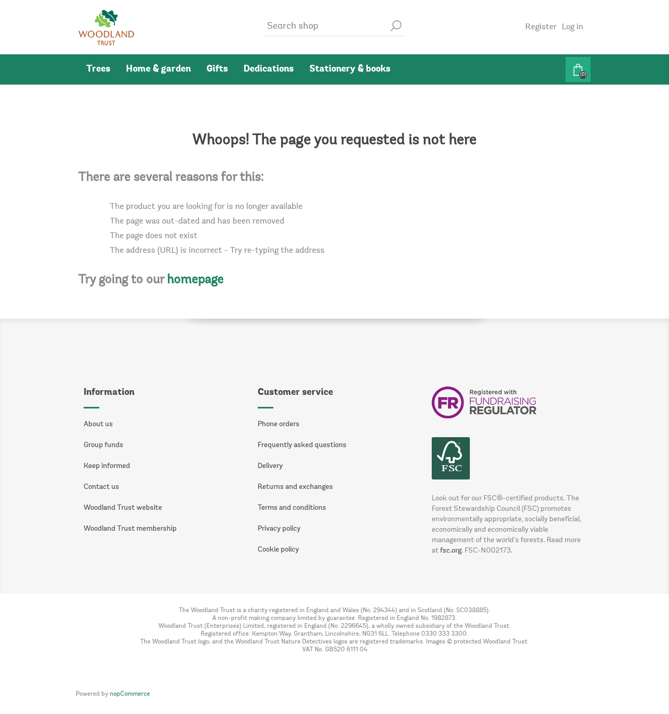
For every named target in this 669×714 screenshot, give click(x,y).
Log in (572, 27)
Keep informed (107, 466)
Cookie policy (278, 550)
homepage (195, 280)
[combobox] (325, 27)
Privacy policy (279, 529)
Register (541, 27)
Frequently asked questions (302, 445)
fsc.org (451, 551)
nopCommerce (130, 694)
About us (98, 424)
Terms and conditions (292, 508)
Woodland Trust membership (130, 529)
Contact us (101, 487)
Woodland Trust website (123, 508)
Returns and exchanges (295, 487)
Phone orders (278, 424)
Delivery (270, 466)
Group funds (103, 445)
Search (396, 25)
